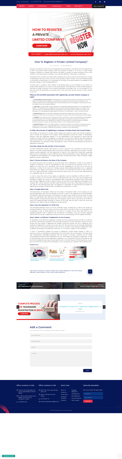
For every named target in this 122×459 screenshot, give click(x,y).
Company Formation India (51, 270)
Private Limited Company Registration (55, 272)
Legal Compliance (41, 272)
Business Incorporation (38, 270)
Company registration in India (66, 270)
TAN (61, 228)
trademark (80, 303)
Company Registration (66, 65)
